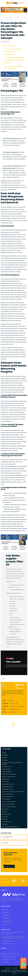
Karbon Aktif (5, 809)
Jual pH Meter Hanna (7, 789)
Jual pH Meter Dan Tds (8, 784)
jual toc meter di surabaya (9, 806)
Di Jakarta (4, 760)
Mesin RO (4, 811)
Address (5, 706)
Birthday (5, 703)
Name (4, 700)
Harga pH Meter (6, 769)
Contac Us (9, 866)
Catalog (8, 647)
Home (2, 17)
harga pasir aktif (6, 766)
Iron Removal (9, 54)
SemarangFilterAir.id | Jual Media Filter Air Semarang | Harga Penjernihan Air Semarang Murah (14, 972)
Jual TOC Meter (6, 799)
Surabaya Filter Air (7, 924)
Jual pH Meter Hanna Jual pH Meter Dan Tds (13, 791)
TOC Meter (5, 824)
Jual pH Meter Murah (7, 794)
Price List (5, 842)
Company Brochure (8, 836)
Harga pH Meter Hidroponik (9, 774)
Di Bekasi (4, 757)
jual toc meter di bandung (8, 801)
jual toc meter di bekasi (8, 804)
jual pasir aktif (5, 779)
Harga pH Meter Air (7, 771)
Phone (4, 712)
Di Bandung (5, 755)
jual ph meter (5, 781)
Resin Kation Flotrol (7, 821)
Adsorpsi (7, 62)
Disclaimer (15, 968)
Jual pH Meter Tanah (7, 796)
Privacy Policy (8, 968)
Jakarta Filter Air (7, 918)
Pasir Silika (5, 819)
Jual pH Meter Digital (7, 786)
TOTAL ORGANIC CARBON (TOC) (10, 826)
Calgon (4, 752)
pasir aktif (4, 816)
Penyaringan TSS (10, 45)
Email (4, 709)
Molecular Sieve (6, 814)
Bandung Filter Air (7, 921)
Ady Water (5, 909)
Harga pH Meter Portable (8, 776)
